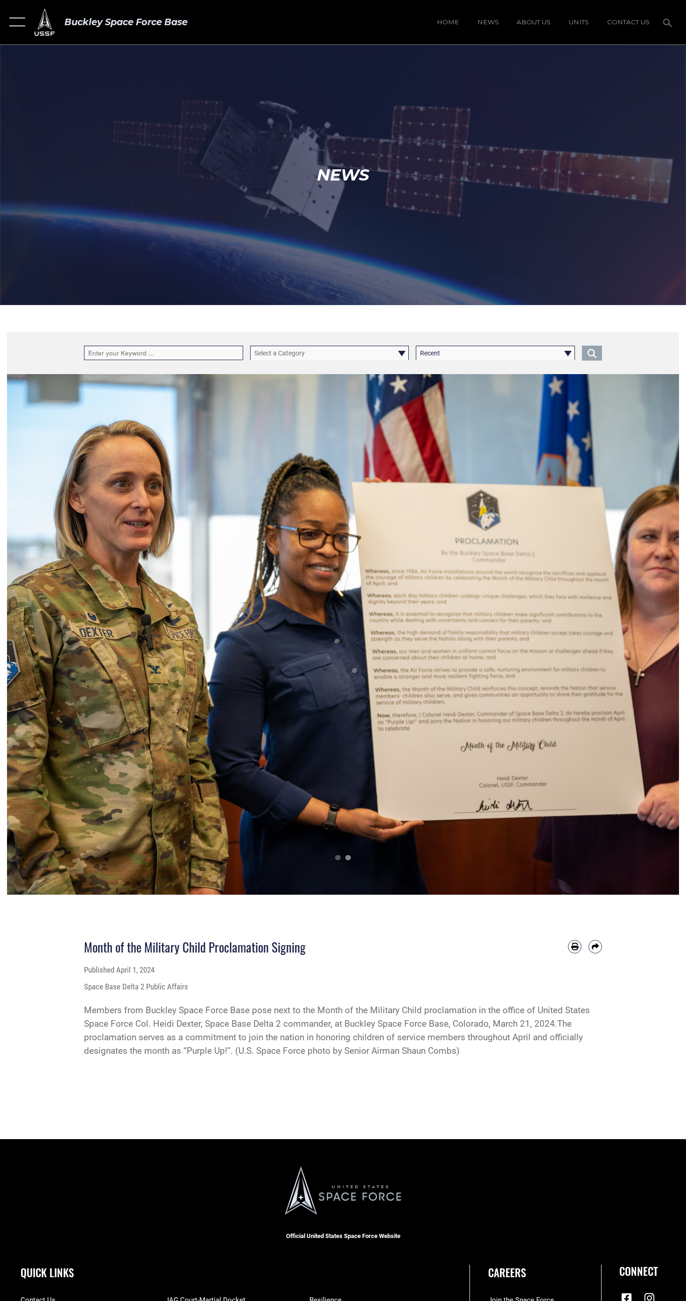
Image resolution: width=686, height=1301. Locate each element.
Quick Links (47, 1272)
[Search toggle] (669, 22)
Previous (40, 634)
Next (645, 634)
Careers (507, 1272)
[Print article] (574, 946)
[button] (15, 22)
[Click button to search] (592, 353)
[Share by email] (595, 946)
